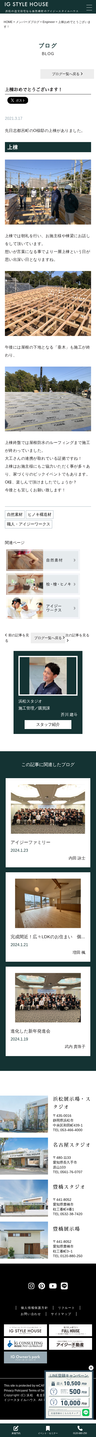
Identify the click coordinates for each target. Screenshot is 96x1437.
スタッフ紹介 (48, 724)
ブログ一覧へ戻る (66, 74)
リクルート (66, 1308)
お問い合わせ (31, 1314)
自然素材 (15, 514)
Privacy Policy (13, 1390)
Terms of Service (40, 1390)
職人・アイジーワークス (28, 524)
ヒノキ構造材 (39, 514)
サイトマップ (61, 1314)
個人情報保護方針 (34, 1308)
